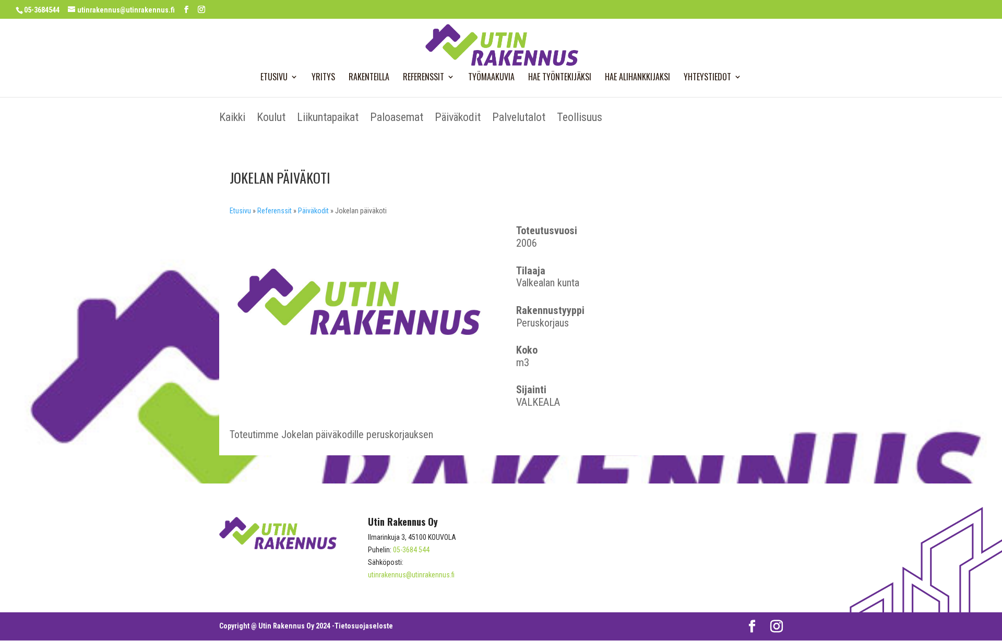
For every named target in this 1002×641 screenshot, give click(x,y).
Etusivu (274, 78)
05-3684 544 (411, 550)
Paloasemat (396, 119)
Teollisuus (579, 119)
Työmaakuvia (491, 78)
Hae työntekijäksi (559, 78)
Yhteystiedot (707, 78)
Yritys (323, 78)
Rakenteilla (369, 78)
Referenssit (423, 78)
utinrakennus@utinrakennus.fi (411, 575)
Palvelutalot (518, 119)
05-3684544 (41, 10)
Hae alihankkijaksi (637, 78)
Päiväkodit (458, 119)
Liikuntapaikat (328, 119)
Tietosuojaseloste (364, 626)
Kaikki (232, 119)
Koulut (271, 119)
